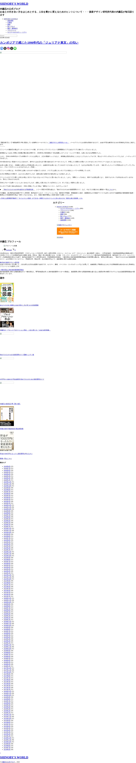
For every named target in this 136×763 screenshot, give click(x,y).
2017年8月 (7, 676)
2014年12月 (7, 738)
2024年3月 (7, 522)
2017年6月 (7, 679)
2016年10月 (7, 695)
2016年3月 (7, 709)
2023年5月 (7, 542)
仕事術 (9, 22)
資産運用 (10, 20)
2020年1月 (7, 619)
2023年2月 (7, 548)
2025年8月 (7, 489)
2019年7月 (7, 631)
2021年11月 (7, 577)
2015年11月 (7, 716)
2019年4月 (7, 637)
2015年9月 (7, 720)
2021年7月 (7, 584)
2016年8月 (7, 699)
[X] (5, 48)
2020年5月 (7, 612)
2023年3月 (7, 546)
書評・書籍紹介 (12, 28)
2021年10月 (7, 579)
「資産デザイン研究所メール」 (58, 142)
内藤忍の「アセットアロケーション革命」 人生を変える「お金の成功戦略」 (25, 330)
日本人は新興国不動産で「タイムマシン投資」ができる (19, 198)
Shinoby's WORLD (62, 206)
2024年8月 (7, 513)
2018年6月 (7, 656)
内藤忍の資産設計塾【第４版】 (10, 404)
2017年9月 (7, 674)
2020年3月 (7, 615)
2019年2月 (7, 641)
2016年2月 (7, 710)
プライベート (11, 30)
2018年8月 (7, 652)
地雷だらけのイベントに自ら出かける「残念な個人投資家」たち (60, 198)
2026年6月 (7, 470)
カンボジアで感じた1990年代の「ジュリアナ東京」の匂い (39, 42)
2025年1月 (7, 503)
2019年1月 (7, 643)
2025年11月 (7, 484)
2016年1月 (7, 712)
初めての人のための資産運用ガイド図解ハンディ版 (17, 354)
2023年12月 (7, 528)
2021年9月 (7, 581)
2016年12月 (7, 691)
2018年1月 (7, 666)
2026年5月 (7, 472)
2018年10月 (7, 648)
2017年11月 (7, 670)
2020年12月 (7, 598)
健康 (8, 24)
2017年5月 (7, 681)
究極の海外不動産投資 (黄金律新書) (11, 429)
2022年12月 (7, 551)
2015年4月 (7, 730)
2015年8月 (7, 722)
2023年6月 (7, 540)
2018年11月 (7, 646)
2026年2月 (7, 478)
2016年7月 (7, 701)
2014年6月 (7, 749)
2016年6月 (7, 703)
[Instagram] (8, 48)
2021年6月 (7, 586)
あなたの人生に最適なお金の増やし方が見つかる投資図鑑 (19, 305)
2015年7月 (7, 724)
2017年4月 (7, 683)
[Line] (15, 48)
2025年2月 (7, 501)
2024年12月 (7, 505)
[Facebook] (1, 48)
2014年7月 (7, 747)
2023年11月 (7, 530)
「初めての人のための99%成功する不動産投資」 (18, 189)
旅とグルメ (11, 26)
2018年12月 (7, 645)
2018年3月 (7, 662)
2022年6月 (7, 563)
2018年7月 (7, 654)
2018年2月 (7, 664)
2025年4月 (7, 497)
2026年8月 (7, 466)
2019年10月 (7, 625)
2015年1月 (7, 736)
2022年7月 (7, 561)
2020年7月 (7, 608)
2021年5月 (7, 588)
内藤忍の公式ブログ (8, 762)
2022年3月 (7, 569)
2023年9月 (7, 534)
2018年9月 (7, 650)
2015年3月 (7, 732)
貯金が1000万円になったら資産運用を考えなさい (16, 453)
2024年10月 (7, 509)
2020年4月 (7, 614)
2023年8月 (7, 536)
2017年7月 (7, 678)
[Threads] (11, 48)
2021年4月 (7, 590)
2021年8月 (7, 583)
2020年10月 (7, 602)
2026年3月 (7, 476)
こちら (111, 189)
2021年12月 (7, 575)
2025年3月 (7, 499)
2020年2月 (7, 617)
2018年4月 (7, 660)
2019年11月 (7, 623)
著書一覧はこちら (6, 458)
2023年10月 (7, 532)
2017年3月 (7, 685)
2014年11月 (7, 740)
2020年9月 (7, 604)
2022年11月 (7, 553)
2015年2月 (7, 734)
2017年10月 (7, 672)
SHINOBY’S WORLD (11, 19)
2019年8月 (7, 629)
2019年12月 (7, 621)
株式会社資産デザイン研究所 (9, 262)
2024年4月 (7, 520)
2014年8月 (7, 745)
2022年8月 (7, 559)
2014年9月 (7, 743)
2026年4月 (7, 474)
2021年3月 (7, 592)
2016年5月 (7, 705)
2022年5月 (7, 565)
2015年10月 (7, 718)
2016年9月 (7, 697)
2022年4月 (7, 567)
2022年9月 (7, 557)
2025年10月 (7, 486)
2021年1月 (7, 596)
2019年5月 (7, 635)
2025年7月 (7, 491)
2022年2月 (7, 571)
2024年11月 (7, 507)
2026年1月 (7, 480)
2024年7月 (7, 515)
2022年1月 (7, 573)
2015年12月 (7, 714)
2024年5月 (7, 519)
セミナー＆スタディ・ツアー (17, 32)
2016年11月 (7, 693)
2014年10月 (7, 742)
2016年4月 (7, 707)
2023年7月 (7, 538)
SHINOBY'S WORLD (14, 3)
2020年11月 (7, 600)
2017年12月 (7, 668)
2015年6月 (7, 726)
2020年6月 (7, 610)
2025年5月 (7, 495)
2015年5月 (7, 728)
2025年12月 (7, 482)
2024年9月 (7, 511)
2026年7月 (7, 468)
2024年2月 (7, 524)
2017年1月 (7, 689)
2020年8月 (7, 606)
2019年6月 (7, 633)
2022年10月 (7, 555)
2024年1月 (7, 526)
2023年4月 (7, 544)
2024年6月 (7, 517)
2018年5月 (7, 658)
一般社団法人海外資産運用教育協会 (12, 270)
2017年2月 (7, 687)
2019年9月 (7, 627)
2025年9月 (7, 488)
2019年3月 (7, 639)
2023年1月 (7, 550)
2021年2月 (7, 594)
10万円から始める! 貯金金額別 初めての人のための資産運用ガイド (22, 379)
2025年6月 (7, 493)
